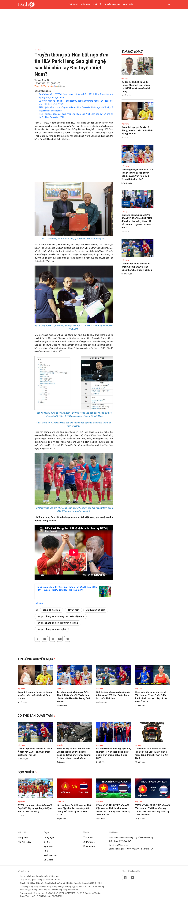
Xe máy (124, 212)
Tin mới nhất (132, 52)
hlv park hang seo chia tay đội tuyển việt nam (60, 616)
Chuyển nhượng (112, 4)
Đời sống (125, 78)
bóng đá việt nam (51, 610)
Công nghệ (49, 837)
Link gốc (39, 603)
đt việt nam (73, 610)
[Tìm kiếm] (167, 4)
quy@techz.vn (121, 845)
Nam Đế (45, 80)
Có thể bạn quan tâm (36, 715)
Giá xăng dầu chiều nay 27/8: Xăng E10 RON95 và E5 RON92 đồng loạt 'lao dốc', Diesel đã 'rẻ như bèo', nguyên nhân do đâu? (137, 221)
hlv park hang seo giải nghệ (51, 629)
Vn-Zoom (48, 860)
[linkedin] (67, 639)
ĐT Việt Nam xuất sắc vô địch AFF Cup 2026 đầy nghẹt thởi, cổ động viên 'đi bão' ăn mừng (35, 808)
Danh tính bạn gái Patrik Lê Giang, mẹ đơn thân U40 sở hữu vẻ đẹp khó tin (137, 130)
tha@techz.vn (147, 849)
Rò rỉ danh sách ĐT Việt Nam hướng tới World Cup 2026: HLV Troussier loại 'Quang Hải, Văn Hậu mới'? (67, 588)
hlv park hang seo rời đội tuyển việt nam (57, 623)
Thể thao (73, 4)
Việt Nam (85, 4)
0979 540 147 (125, 841)
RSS (46, 851)
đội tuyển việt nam (95, 610)
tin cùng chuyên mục (36, 659)
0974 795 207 (133, 849)
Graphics (90, 846)
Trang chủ (23, 837)
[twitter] (37, 639)
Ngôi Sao (48, 846)
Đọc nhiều (26, 772)
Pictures (90, 842)
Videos (89, 837)
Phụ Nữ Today (24, 842)
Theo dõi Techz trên (44, 86)
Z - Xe (47, 842)
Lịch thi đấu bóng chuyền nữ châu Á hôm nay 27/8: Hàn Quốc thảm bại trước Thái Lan (137, 266)
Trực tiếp (128, 4)
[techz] (26, 4)
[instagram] (52, 639)
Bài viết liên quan (43, 91)
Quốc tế (97, 4)
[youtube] (60, 639)
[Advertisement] (74, 163)
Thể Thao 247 (50, 855)
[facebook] (45, 639)
